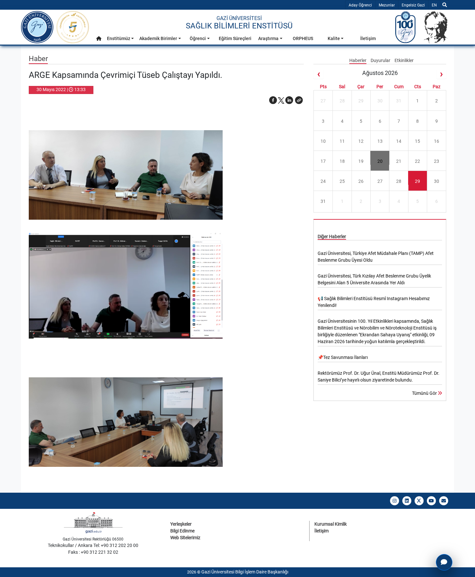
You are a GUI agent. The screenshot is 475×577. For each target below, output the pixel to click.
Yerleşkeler (181, 524)
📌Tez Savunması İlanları (343, 357)
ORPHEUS (303, 38)
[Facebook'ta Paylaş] (273, 100)
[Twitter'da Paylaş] (281, 100)
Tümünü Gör (425, 393)
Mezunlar (387, 5)
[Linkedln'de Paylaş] (289, 100)
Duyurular (381, 60)
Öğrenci (198, 38)
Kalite (334, 38)
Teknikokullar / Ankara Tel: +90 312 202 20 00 (93, 545)
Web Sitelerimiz (185, 537)
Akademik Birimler (158, 38)
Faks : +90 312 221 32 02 (93, 552)
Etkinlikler (404, 60)
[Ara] (444, 4)
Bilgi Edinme (182, 530)
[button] (99, 38)
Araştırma (268, 38)
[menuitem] (99, 40)
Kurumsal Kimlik (330, 524)
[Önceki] (318, 74)
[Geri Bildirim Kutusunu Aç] (444, 562)
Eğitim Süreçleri (235, 38)
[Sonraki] (441, 74)
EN (435, 5)
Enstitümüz (118, 38)
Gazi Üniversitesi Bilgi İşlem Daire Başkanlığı (244, 571)
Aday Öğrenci (360, 5)
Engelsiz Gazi (413, 5)
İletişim (368, 38)
